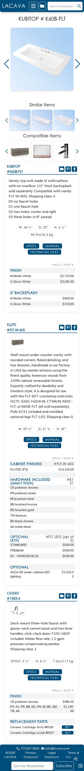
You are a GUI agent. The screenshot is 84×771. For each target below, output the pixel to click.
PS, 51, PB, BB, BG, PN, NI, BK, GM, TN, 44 (33, 709)
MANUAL (52, 246)
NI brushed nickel (22, 499)
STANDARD (18, 545)
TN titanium (18, 515)
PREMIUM (16, 550)
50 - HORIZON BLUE (24, 556)
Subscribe (64, 766)
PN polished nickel (23, 493)
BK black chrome (21, 521)
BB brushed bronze (23, 504)
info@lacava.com (57, 748)
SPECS (31, 246)
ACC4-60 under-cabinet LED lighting (30, 574)
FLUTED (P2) (19, 469)
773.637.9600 (30, 748)
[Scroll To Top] (75, 746)
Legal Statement (51, 755)
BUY (67, 727)
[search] (79, 6)
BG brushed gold (22, 510)
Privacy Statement (30, 755)
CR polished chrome (24, 487)
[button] (6, 64)
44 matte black (20, 527)
